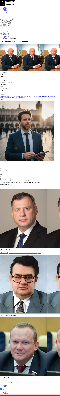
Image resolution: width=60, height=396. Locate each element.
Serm (30, 395)
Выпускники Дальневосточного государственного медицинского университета (16, 96)
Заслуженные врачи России (9, 97)
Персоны (4, 37)
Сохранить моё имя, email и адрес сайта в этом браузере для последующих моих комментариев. (21, 182)
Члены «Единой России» (20, 97)
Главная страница (6, 36)
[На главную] (7, 2)
